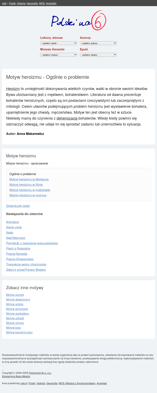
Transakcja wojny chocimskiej (26, 264)
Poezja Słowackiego (20, 259)
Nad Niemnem (16, 237)
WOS (42, 3)
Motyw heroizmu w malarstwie (29, 190)
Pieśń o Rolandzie (18, 248)
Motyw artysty (15, 323)
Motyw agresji (15, 295)
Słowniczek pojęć (18, 205)
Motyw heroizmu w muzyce (27, 195)
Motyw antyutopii (17, 309)
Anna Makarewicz (30, 133)
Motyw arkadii (15, 318)
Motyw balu (13, 327)
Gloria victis (14, 227)
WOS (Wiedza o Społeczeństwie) (77, 383)
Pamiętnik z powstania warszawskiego (32, 243)
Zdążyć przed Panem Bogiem (26, 269)
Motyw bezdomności (19, 332)
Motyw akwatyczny (18, 299)
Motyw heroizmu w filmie (26, 184)
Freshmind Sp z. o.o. (40, 372)
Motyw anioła (14, 304)
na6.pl (23, 383)
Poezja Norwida (16, 253)
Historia (21, 3)
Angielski (51, 3)
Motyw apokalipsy (17, 313)
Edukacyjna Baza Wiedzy (16, 376)
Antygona (12, 222)
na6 (4, 3)
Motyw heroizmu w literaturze (29, 179)
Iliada (9, 232)
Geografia (32, 3)
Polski (12, 3)
